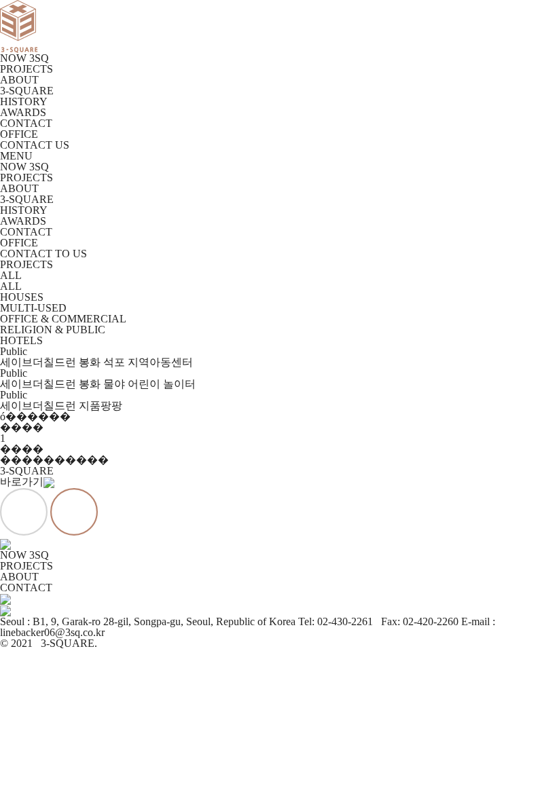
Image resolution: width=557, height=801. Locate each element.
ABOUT (19, 80)
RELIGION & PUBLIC (52, 329)
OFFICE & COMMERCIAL (63, 318)
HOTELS (21, 340)
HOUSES (21, 297)
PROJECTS (26, 69)
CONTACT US (34, 145)
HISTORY (24, 101)
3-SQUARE (27, 90)
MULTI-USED (33, 308)
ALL (11, 275)
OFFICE (19, 134)
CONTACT (26, 123)
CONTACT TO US (43, 253)
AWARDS (23, 112)
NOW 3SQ (24, 58)
